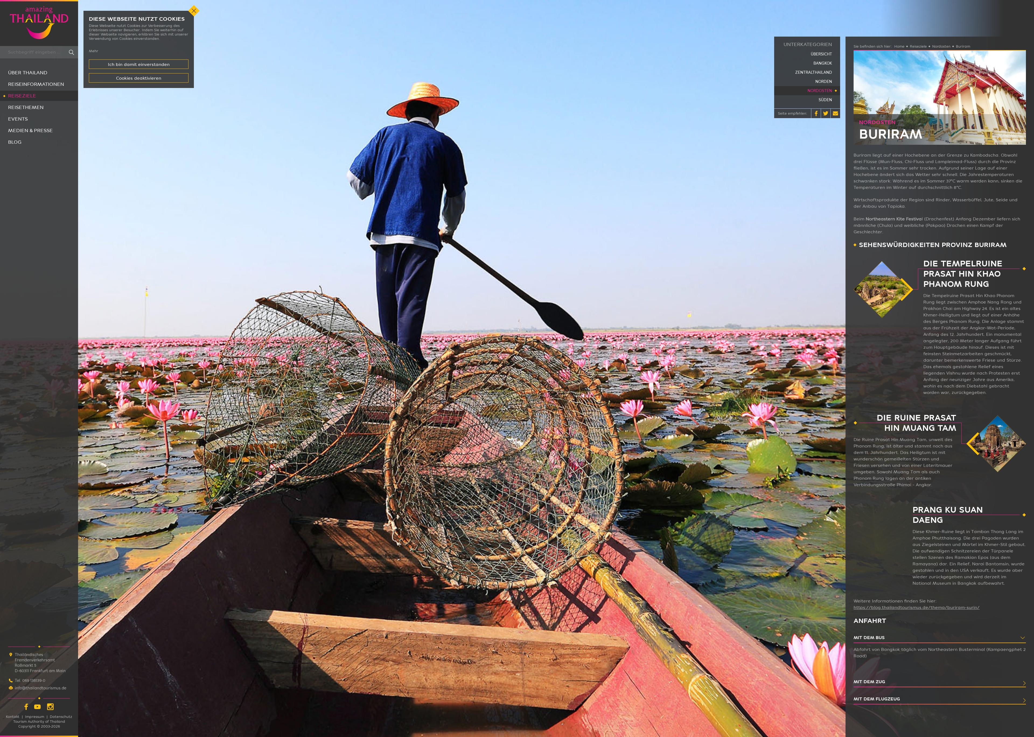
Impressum (34, 717)
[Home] (39, 23)
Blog (15, 142)
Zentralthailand (813, 72)
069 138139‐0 (33, 680)
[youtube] (37, 708)
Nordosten (820, 91)
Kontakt (12, 717)
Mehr (93, 51)
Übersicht (821, 54)
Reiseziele (22, 96)
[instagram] (50, 708)
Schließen (194, 11)
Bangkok (822, 63)
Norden (823, 81)
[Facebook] (26, 708)
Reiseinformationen (36, 84)
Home (899, 46)
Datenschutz (61, 717)
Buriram (963, 46)
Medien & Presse (30, 130)
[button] (816, 113)
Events (18, 119)
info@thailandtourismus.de (40, 688)
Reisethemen (26, 107)
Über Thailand (27, 72)
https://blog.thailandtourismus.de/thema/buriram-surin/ (917, 607)
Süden (825, 100)
